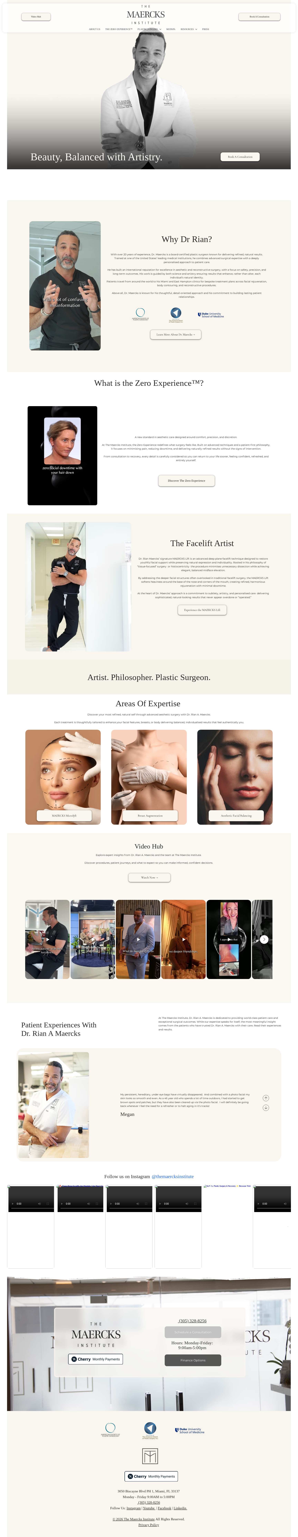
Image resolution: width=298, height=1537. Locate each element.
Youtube (149, 1508)
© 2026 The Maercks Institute (134, 1519)
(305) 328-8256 (192, 1320)
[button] (94, 346)
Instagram (134, 1508)
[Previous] (266, 1098)
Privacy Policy (148, 1525)
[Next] (266, 1108)
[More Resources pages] (196, 29)
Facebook (164, 1508)
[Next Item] (288, 1227)
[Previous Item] (33, 939)
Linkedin (180, 1508)
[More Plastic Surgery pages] (160, 29)
